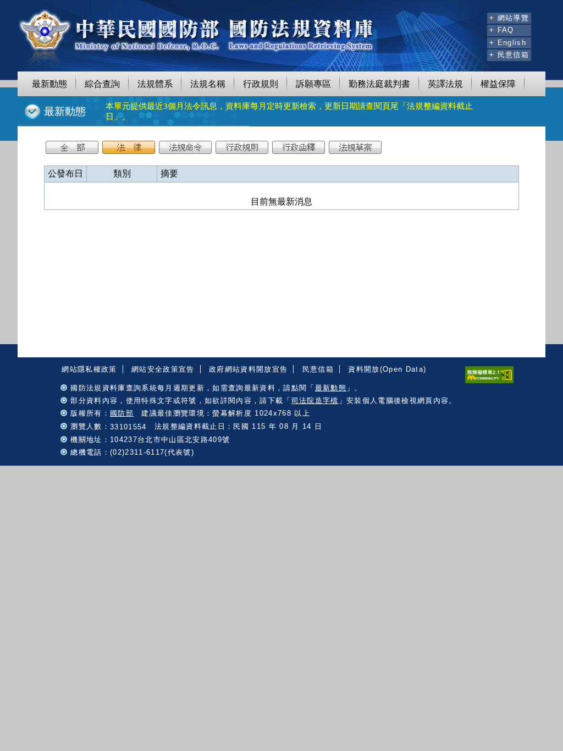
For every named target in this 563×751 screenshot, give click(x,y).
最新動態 (49, 84)
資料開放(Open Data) (387, 369)
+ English (507, 42)
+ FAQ (501, 30)
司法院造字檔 (315, 400)
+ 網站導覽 (509, 18)
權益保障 (498, 84)
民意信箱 (318, 369)
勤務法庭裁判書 (379, 84)
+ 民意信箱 (509, 55)
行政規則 (260, 84)
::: (477, 16)
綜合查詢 (102, 84)
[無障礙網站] (489, 381)
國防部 (122, 413)
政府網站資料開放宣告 (248, 369)
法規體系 (155, 84)
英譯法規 (445, 84)
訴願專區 (313, 84)
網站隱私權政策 (89, 369)
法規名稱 (207, 84)
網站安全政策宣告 (163, 369)
